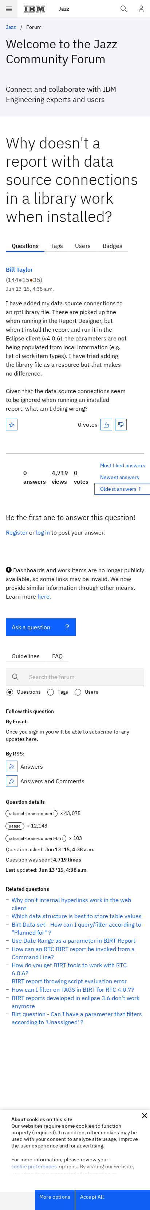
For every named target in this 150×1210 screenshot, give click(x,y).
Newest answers (119, 477)
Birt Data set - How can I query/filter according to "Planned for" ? (76, 928)
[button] (144, 1115)
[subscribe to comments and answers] (11, 781)
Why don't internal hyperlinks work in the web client (71, 904)
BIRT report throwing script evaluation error (69, 981)
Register (17, 532)
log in (43, 532)
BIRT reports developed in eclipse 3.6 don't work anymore (75, 1002)
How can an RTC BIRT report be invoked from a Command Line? (73, 953)
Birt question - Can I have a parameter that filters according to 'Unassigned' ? (77, 1018)
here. (44, 596)
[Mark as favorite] (11, 424)
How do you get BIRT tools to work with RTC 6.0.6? (69, 969)
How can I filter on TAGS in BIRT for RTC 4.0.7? (73, 989)
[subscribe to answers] (11, 766)
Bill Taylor (19, 269)
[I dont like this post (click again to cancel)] (121, 424)
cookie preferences (34, 1166)
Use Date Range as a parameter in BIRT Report (73, 940)
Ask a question (31, 627)
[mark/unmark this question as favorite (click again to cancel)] (11, 424)
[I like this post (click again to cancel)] (106, 424)
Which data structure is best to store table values (77, 916)
